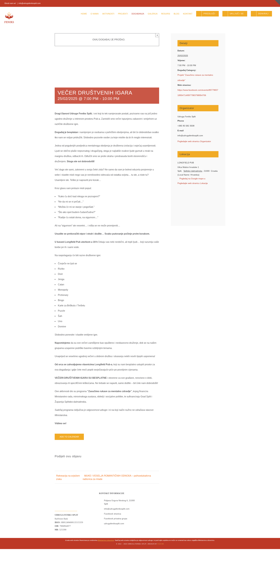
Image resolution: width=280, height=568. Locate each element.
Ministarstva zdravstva (106, 540)
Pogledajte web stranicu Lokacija (192, 183)
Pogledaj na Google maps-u (192, 178)
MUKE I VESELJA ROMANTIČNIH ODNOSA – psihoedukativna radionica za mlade (117, 477)
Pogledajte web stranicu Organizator (194, 141)
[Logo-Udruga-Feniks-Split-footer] (61, 490)
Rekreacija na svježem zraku (68, 477)
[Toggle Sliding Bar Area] (277, 2)
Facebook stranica (112, 514)
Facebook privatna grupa (115, 518)
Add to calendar (69, 437)
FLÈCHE (161, 544)
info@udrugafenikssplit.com (30, 3)
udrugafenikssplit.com (114, 523)
